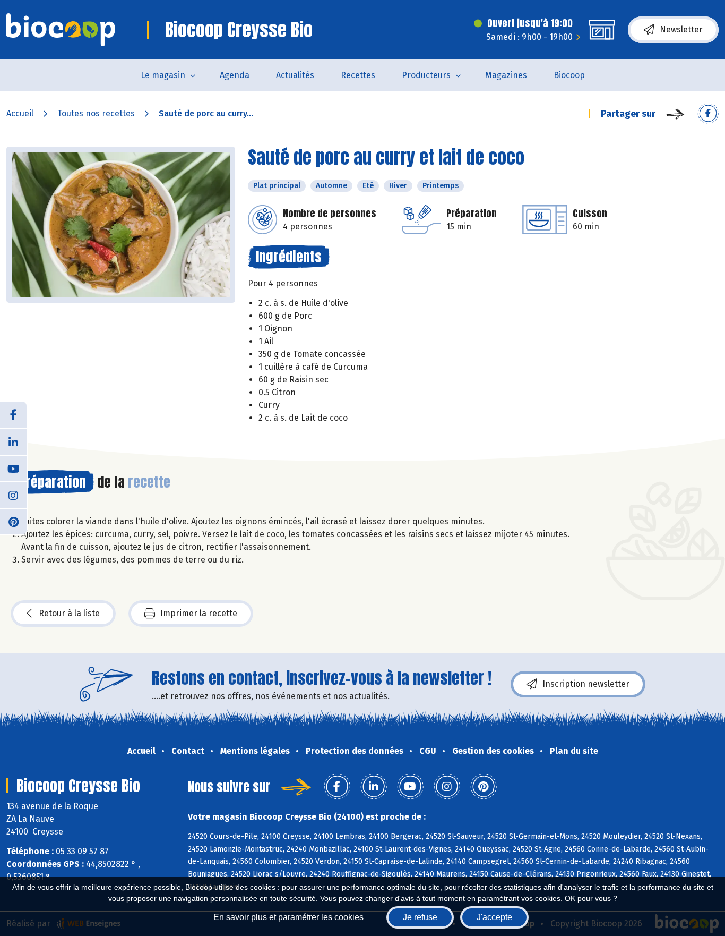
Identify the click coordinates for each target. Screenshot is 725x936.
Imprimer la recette (198, 613)
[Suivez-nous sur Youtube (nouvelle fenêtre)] (13, 468)
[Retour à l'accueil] (60, 29)
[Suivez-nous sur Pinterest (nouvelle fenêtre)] (13, 521)
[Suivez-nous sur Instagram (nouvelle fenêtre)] (13, 494)
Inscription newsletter (585, 684)
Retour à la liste (69, 613)
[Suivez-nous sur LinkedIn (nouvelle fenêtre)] (13, 441)
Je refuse (420, 917)
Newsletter (681, 29)
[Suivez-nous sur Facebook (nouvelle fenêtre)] (13, 415)
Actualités (295, 75)
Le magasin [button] (163, 75)
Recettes (358, 75)
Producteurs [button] (426, 75)
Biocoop (569, 75)
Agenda (234, 75)
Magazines (506, 75)
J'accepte (494, 917)
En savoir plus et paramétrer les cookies (288, 917)
